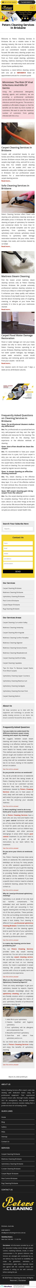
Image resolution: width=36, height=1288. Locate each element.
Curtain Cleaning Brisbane (10, 1169)
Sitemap (4, 1137)
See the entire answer (11, 769)
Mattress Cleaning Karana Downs (15, 648)
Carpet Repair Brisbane (11, 605)
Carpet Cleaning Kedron (11, 696)
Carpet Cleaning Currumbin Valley (15, 622)
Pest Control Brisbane (11, 601)
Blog (3, 1122)
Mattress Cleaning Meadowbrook (15, 653)
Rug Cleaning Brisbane (11, 609)
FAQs (3, 1132)
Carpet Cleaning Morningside (13, 633)
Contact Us (5, 1142)
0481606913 (27, 2)
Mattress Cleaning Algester (13, 643)
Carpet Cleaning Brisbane (12, 588)
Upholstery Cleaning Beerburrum (15, 681)
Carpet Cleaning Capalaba (12, 663)
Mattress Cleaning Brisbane (13, 592)
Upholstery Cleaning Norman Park (15, 691)
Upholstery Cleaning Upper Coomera (16, 676)
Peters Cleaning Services (17, 1278)
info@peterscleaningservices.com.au (13, 1233)
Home (3, 1117)
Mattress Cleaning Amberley (13, 628)
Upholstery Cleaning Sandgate (14, 686)
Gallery (3, 1127)
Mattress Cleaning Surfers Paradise (16, 638)
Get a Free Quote (10, 2)
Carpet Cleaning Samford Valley (14, 658)
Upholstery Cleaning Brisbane (14, 596)
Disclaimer (22, 1280)
